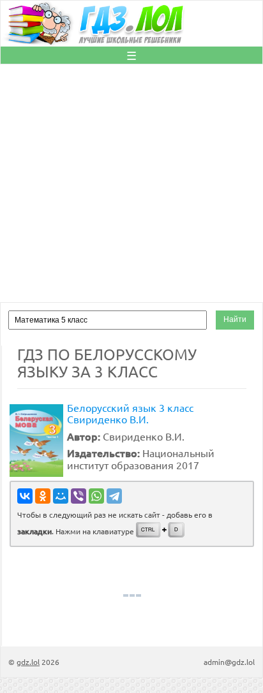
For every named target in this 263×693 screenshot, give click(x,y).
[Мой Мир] (60, 496)
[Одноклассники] (42, 496)
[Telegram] (114, 496)
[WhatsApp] (96, 496)
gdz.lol (28, 662)
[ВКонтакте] (25, 496)
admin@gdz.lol (229, 662)
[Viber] (78, 496)
